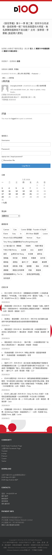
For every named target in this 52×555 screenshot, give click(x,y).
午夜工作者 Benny (10, 250)
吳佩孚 (40, 250)
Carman (6, 230)
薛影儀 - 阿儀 (17, 266)
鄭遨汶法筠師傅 (18, 270)
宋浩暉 (30, 254)
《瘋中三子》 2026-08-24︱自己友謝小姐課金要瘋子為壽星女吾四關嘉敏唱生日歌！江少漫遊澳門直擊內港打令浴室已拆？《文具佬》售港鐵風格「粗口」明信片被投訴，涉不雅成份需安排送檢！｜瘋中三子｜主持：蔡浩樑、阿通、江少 (25, 367)
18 (10, 194)
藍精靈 (29, 266)
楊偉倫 (5, 262)
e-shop (4, 454)
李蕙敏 (16, 69)
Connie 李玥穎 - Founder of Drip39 (33, 230)
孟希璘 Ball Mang (17, 254)
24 (3, 197)
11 (9, 191)
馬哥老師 (6, 278)
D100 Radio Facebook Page (12, 446)
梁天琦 (42, 258)
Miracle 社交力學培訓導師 (12, 238)
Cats (15, 230)
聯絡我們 (5, 499)
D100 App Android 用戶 (10, 480)
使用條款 (5, 501)
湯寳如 (15, 262)
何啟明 (28, 246)
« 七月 (4, 203)
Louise (45, 234)
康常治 (39, 254)
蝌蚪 (37, 266)
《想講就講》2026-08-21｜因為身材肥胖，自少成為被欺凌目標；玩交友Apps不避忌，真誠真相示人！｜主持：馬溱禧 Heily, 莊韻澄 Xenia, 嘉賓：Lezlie (25, 411)
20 (24, 194)
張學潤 (10, 69)
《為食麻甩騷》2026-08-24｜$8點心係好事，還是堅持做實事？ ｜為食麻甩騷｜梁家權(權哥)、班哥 (24, 354)
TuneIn (4, 459)
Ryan (38, 238)
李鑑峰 (33, 258)
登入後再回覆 (41, 86)
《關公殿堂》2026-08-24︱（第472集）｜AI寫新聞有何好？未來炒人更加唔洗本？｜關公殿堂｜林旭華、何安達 (25, 343)
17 (3, 194)
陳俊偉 (38, 270)
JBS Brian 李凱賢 (32, 234)
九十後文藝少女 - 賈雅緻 (12, 246)
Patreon (4, 456)
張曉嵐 (5, 258)
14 (31, 191)
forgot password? (17, 156)
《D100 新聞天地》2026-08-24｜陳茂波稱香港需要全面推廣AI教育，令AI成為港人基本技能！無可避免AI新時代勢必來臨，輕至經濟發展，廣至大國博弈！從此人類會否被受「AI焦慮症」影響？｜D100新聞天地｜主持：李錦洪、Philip (25, 382)
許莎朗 (45, 266)
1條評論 (11, 78)
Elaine (5, 234)
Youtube (4, 451)
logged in (14, 119)
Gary (14, 234)
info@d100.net (11, 494)
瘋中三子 (25, 262)
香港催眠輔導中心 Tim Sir (12, 274)
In (20, 234)
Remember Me (9, 160)
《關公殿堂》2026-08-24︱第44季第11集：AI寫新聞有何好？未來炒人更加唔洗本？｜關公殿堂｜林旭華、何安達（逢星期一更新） (25, 331)
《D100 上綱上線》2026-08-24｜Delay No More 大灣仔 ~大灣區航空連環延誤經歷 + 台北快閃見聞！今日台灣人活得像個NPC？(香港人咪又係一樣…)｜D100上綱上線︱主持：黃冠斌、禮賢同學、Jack (25, 398)
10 (3, 191)
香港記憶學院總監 (33, 274)
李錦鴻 (24, 258)
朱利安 (15, 258)
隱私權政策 (6, 504)
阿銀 (30, 270)
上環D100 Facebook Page (11, 449)
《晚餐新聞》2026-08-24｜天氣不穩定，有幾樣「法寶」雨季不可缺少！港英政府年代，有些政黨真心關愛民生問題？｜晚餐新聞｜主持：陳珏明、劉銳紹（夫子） (25, 308)
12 (17, 191)
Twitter (4, 461)
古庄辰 (23, 250)
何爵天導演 (39, 246)
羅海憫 (44, 262)
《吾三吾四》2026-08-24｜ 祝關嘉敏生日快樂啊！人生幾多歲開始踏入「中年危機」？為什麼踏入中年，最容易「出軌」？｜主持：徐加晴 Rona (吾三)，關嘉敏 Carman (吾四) (25, 295)
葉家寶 (5, 266)
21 (31, 194)
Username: (6, 140)
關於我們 (5, 496)
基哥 (5, 254)
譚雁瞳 (5, 270)
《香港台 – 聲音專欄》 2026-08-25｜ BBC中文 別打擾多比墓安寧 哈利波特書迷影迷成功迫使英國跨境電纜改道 (25, 320)
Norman (29, 238)
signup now (5, 156)
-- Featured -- (34, 74)
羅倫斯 (35, 262)
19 (17, 194)
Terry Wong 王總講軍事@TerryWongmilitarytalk (20, 242)
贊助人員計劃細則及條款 (11, 525)
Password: (6, 149)
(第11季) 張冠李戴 (23, 74)
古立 (32, 250)
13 (24, 191)
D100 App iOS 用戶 (9, 477)
